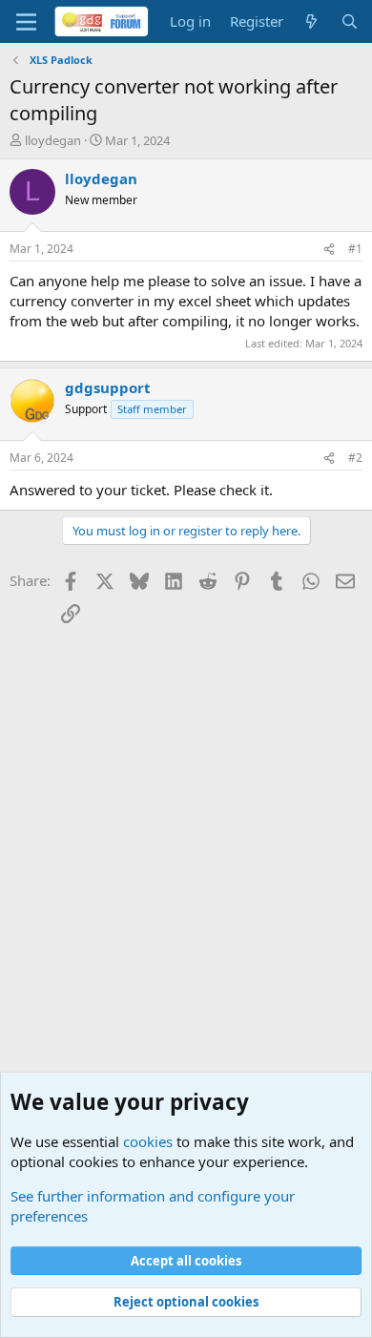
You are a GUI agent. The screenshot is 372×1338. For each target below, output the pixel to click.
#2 (355, 457)
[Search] (349, 21)
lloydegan (53, 140)
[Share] (329, 250)
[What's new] (311, 21)
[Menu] (26, 22)
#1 (355, 248)
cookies (148, 1141)
